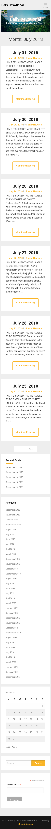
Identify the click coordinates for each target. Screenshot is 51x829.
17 (14, 726)
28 (37, 732)
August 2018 (11, 638)
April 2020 (10, 549)
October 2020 (12, 519)
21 (37, 726)
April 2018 (10, 657)
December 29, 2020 (14, 477)
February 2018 (12, 667)
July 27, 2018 (25, 252)
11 (20, 719)
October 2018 (12, 628)
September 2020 (13, 524)
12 (25, 719)
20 (31, 726)
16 (9, 726)
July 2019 (10, 583)
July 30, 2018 (25, 119)
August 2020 (11, 529)
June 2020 (10, 539)
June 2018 (10, 647)
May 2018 (10, 652)
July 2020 (10, 534)
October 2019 (12, 569)
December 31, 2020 (14, 467)
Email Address (14, 785)
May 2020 (10, 544)
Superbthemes (25, 824)
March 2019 (11, 603)
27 (31, 732)
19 (25, 726)
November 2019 (13, 564)
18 (20, 726)
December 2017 (13, 677)
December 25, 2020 (14, 482)
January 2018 (12, 672)
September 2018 (13, 633)
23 (9, 732)
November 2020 (13, 515)
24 (14, 732)
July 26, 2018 (25, 323)
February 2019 (12, 608)
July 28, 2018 (25, 186)
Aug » (14, 747)
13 (31, 719)
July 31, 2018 (25, 52)
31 (14, 739)
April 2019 (10, 598)
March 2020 (11, 554)
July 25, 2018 (25, 386)
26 (25, 732)
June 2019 (10, 588)
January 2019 (12, 613)
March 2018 (11, 662)
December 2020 (13, 510)
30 (9, 739)
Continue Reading (25, 99)
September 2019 (13, 574)
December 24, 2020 (14, 487)
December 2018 (13, 618)
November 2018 (13, 623)
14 (37, 719)
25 (20, 732)
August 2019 (11, 578)
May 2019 (10, 593)
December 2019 (13, 559)
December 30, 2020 (14, 472)
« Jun (8, 747)
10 (14, 719)
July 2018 (10, 642)
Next (31, 449)
